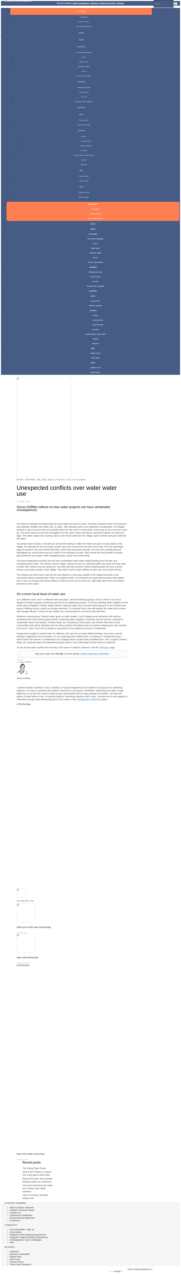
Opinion (51, 480)
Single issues (84, 21)
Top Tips (84, 97)
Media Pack (15, 1256)
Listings (81, 131)
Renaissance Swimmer (88, 699)
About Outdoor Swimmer (22, 1207)
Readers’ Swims (84, 66)
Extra (81, 33)
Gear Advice (83, 120)
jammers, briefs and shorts (102, 3)
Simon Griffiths (25, 662)
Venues (84, 160)
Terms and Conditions (20, 1264)
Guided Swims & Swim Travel (83, 155)
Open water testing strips (27, 957)
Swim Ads (84, 164)
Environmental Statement (22, 1218)
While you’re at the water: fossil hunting (34, 927)
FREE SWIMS (84, 181)
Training (81, 82)
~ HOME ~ (117, 1271)
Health (83, 71)
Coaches (84, 150)
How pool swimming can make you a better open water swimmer (37, 1188)
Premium (61, 480)
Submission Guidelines (21, 1215)
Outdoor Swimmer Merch (22, 1210)
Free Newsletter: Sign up (22, 1229)
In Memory (15, 1220)
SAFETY (83, 57)
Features (81, 47)
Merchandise (84, 197)
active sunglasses (80, 3)
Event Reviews (86, 146)
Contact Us (15, 1213)
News (81, 40)
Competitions (84, 176)
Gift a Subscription (83, 26)
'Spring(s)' (104, 647)
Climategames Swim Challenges (26, 1240)
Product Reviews (83, 125)
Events (84, 136)
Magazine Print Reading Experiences (28, 1235)
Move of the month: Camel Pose (31, 1154)
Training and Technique (84, 101)
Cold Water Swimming (84, 52)
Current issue (83, 192)
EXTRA (20, 480)
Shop (81, 187)
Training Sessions (84, 87)
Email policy (16, 1232)
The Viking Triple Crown (34, 1168)
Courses (81, 107)
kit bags (120, 3)
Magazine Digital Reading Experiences (29, 1237)
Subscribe (81, 11)
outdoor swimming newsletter (94, 654)
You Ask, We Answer (83, 76)
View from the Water (76, 480)
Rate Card (15, 1259)
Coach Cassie (84, 92)
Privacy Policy (17, 1262)
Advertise (14, 1251)
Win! (81, 170)
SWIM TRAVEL (83, 62)
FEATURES (30, 480)
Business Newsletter (20, 1254)
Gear (81, 114)
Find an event (86, 141)
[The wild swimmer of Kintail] (21, 897)
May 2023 (41, 480)
